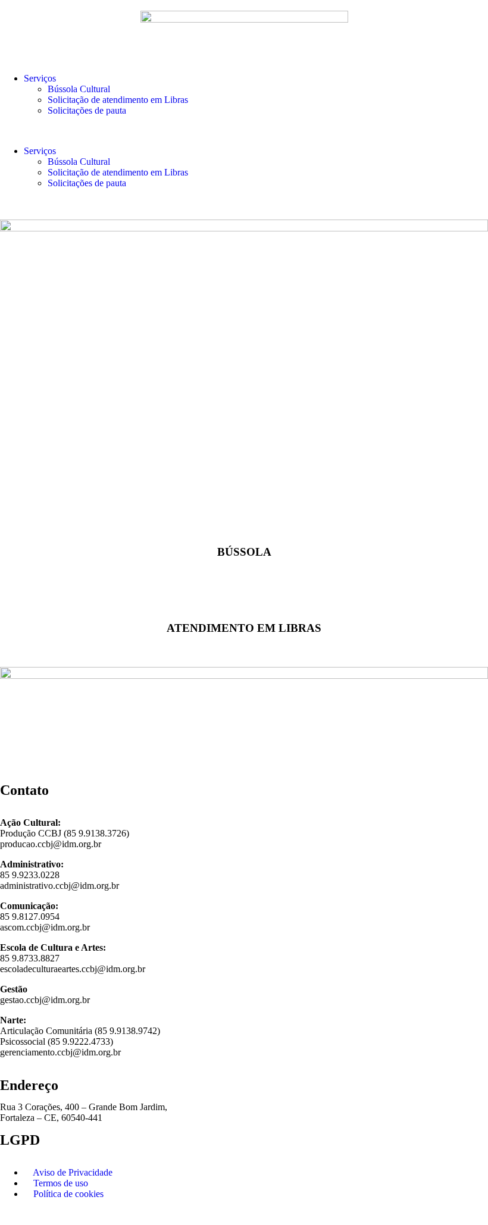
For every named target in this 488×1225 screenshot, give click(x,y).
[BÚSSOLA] (244, 519)
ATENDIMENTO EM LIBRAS (244, 627)
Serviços (40, 78)
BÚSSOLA (244, 552)
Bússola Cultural (79, 89)
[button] (244, 131)
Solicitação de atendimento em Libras (118, 100)
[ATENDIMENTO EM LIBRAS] (244, 595)
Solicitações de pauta (87, 110)
